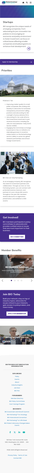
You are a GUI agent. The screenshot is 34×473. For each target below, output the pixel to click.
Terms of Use (22, 455)
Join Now (17, 388)
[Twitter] (15, 432)
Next (32, 280)
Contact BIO (17, 458)
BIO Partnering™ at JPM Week (17, 420)
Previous (2, 280)
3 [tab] (18, 281)
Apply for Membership (10, 62)
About (17, 382)
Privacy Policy (12, 455)
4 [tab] (22, 281)
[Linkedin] (19, 432)
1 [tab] (12, 281)
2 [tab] (15, 281)
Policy (17, 376)
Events (17, 379)
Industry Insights (17, 385)
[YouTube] (24, 432)
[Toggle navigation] (30, 2)
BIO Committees (17, 237)
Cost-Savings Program (17, 404)
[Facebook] (10, 432)
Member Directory (17, 398)
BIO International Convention (17, 417)
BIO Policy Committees (17, 401)
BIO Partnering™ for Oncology (17, 415)
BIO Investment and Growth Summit (17, 412)
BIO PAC (17, 391)
